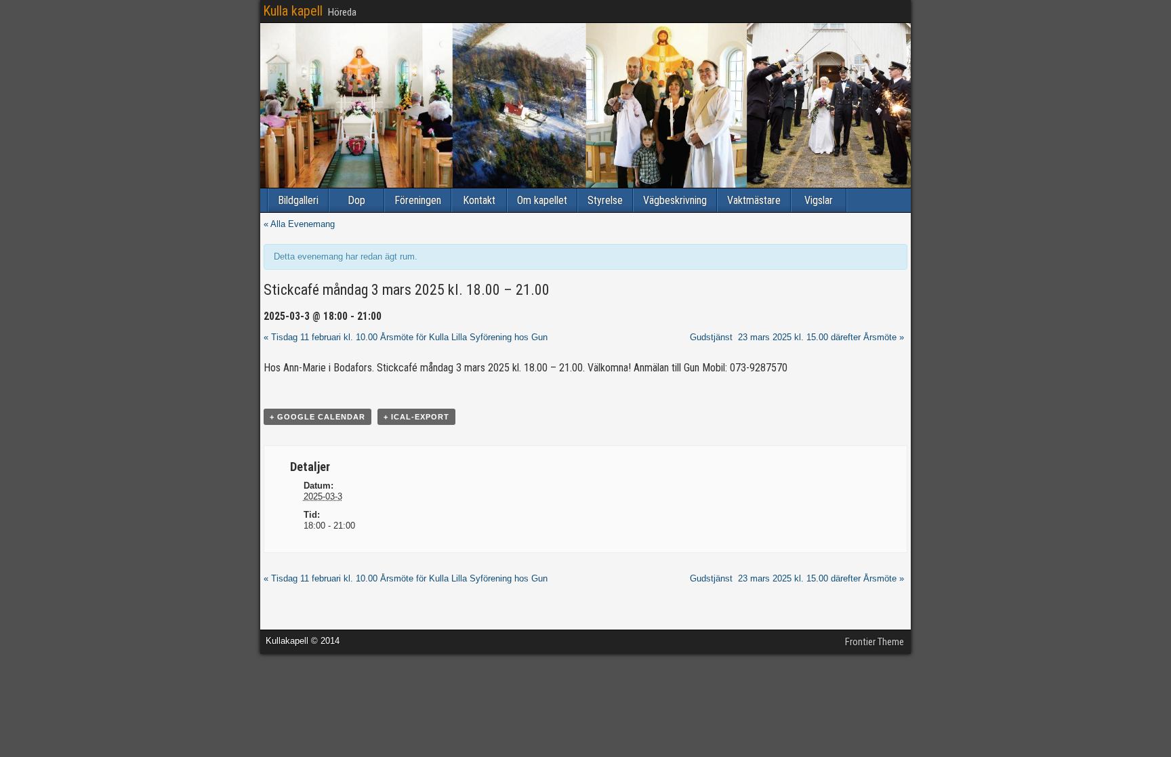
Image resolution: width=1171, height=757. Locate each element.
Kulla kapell (293, 11)
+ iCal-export (416, 417)
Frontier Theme (874, 642)
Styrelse (605, 200)
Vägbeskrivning (675, 200)
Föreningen (417, 200)
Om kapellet (542, 200)
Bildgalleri (298, 200)
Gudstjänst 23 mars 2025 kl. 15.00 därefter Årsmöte (797, 337)
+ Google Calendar (317, 417)
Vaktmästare (754, 200)
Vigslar (818, 200)
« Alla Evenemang (299, 224)
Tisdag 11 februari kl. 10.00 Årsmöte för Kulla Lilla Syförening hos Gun (406, 337)
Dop (356, 200)
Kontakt (479, 200)
